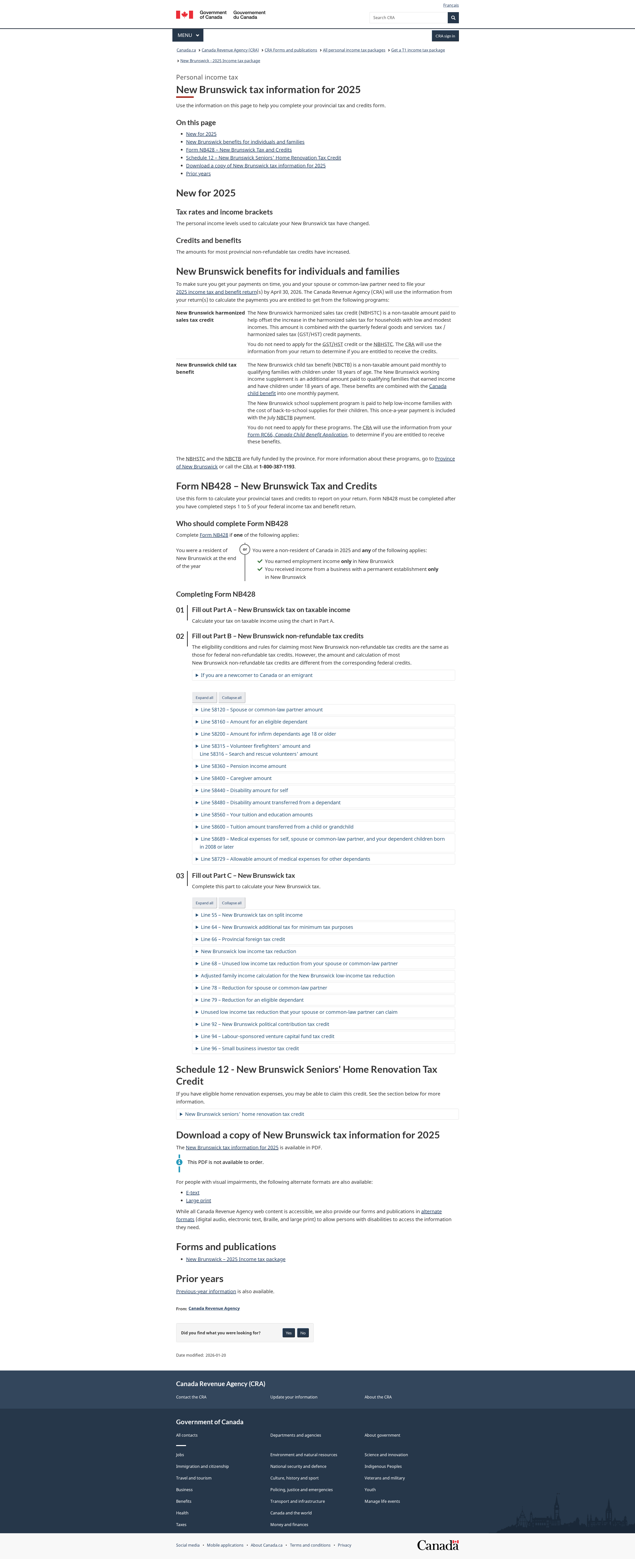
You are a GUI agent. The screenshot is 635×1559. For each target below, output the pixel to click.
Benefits (183, 1501)
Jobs (180, 1454)
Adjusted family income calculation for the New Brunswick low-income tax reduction (298, 975)
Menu (185, 35)
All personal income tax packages (354, 50)
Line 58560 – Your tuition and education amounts (257, 814)
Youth (370, 1489)
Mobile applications (225, 1545)
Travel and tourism (194, 1478)
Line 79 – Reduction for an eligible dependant (252, 999)
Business (184, 1489)
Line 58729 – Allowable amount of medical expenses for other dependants (285, 859)
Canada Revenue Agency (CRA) (230, 50)
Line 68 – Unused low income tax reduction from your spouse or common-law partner (299, 963)
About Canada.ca (267, 1545)
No (303, 1332)
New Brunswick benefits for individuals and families (245, 141)
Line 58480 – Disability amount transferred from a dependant (271, 802)
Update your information (294, 1397)
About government (382, 1435)
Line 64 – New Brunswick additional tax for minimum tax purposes (277, 927)
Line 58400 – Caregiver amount (236, 778)
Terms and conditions (310, 1545)
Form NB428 (214, 535)
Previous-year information (206, 1291)
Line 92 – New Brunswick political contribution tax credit (265, 1024)
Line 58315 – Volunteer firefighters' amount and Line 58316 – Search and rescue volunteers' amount (259, 750)
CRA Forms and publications (291, 50)
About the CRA (378, 1397)
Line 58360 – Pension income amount (243, 766)
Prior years (198, 173)
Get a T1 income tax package (418, 50)
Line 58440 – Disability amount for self (244, 790)
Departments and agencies (295, 1435)
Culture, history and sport (294, 1478)
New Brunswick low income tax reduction (248, 951)
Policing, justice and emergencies (301, 1489)
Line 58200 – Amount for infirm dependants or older (269, 733)
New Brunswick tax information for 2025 (232, 1147)
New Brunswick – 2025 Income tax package (236, 1259)
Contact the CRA (191, 1397)
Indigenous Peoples (383, 1466)
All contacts (187, 1435)
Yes (289, 1332)
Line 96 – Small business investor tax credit (250, 1048)
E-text (192, 1192)
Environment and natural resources (303, 1454)
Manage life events (382, 1501)
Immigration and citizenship (202, 1466)
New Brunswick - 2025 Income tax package (220, 60)
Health (182, 1513)
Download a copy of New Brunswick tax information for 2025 (256, 165)
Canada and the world (291, 1513)
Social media (188, 1545)
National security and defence (298, 1466)
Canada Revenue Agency (214, 1308)
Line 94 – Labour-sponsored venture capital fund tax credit (267, 1036)
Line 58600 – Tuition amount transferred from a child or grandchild (277, 826)
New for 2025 (201, 134)
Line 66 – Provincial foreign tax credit (243, 939)
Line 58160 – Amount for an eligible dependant (254, 721)
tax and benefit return (216, 292)
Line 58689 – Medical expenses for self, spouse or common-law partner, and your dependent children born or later (322, 842)
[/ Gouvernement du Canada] (220, 15)
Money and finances (289, 1524)
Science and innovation (386, 1454)
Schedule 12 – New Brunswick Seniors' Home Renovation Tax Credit (263, 157)
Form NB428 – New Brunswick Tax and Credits (239, 149)
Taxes (181, 1524)
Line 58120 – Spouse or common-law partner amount (262, 709)
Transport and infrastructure (297, 1501)
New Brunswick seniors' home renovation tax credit (244, 1114)
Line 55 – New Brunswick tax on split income (252, 915)
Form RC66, (298, 434)
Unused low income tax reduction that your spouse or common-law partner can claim (299, 1012)
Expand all (206, 699)
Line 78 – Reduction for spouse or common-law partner (264, 987)
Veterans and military (385, 1478)
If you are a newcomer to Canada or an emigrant (257, 675)
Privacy (344, 1545)
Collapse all (233, 699)
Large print (198, 1200)
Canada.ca (186, 50)
